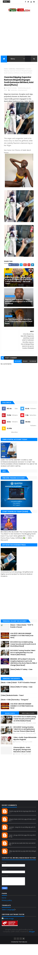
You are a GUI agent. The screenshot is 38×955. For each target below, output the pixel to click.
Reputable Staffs (28, 713)
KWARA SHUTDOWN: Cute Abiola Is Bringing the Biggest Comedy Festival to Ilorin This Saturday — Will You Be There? (18, 280)
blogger (18, 361)
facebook (33, 361)
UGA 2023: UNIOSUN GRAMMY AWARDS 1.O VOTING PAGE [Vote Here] (21, 635)
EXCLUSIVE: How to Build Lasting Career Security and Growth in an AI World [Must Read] (23, 644)
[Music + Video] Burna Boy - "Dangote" (14, 700)
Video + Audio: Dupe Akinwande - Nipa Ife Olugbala (25, 738)
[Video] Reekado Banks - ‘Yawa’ (12, 695)
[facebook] (25, 2)
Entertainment (20, 69)
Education (9, 316)
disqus (25, 361)
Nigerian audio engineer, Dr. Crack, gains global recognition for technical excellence (18, 301)
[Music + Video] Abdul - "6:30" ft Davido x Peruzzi (21, 626)
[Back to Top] (23, 938)
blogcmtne (12, 809)
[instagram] (34, 2)
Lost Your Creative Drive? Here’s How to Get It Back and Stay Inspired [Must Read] (18, 321)
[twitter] (28, 2)
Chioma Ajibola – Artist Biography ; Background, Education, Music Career (22, 749)
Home (6, 69)
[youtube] (31, 2)
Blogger (32, 932)
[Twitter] (21, 938)
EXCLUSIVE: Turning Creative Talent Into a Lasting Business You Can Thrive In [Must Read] (22, 652)
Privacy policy (7, 900)
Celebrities (12, 69)
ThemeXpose (22, 942)
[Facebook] (15, 938)
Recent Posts (10, 713)
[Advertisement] (19, 34)
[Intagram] (18, 938)
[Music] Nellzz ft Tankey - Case (21, 669)
